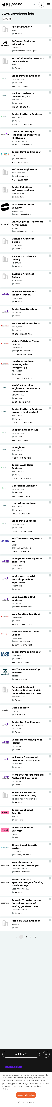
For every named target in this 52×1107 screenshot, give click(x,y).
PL (34, 4)
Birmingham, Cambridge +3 (25, 51)
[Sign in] (41, 5)
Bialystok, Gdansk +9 (22, 351)
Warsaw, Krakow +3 (22, 144)
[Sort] (46, 1054)
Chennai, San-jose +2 (22, 855)
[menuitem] (46, 1054)
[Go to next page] (36, 936)
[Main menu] (48, 5)
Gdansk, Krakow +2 (22, 607)
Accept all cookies (26, 1095)
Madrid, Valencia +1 (21, 214)
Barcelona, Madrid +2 (22, 231)
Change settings (26, 1102)
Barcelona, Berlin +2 (22, 548)
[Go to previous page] (16, 936)
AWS (5, 19)
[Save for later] (50, 26)
